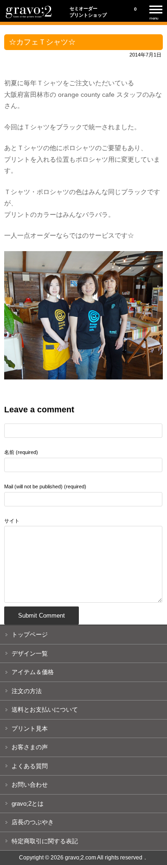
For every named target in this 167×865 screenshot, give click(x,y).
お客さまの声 (30, 747)
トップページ (30, 634)
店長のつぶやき (33, 822)
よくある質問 (30, 766)
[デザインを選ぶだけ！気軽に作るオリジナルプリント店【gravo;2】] (29, 17)
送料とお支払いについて (45, 709)
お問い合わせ (30, 784)
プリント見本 (30, 728)
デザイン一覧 (30, 653)
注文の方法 (27, 691)
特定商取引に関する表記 (45, 841)
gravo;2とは (28, 803)
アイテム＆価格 (33, 672)
